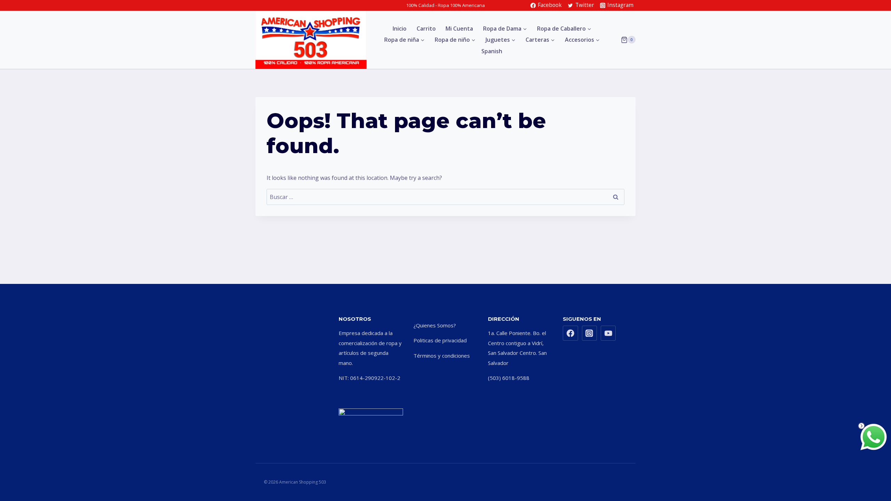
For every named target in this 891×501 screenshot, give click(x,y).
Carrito (426, 28)
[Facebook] (570, 333)
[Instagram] (589, 333)
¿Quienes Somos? (434, 325)
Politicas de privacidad (440, 340)
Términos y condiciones (441, 355)
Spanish (491, 51)
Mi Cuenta (459, 28)
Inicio (400, 28)
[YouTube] (608, 333)
